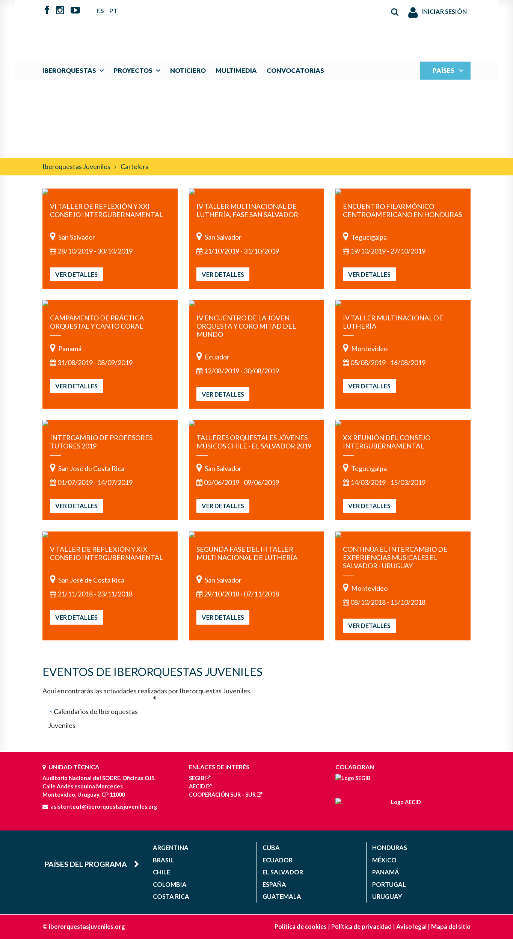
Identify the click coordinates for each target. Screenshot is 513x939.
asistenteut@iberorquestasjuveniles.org (104, 806)
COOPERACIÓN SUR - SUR (222, 794)
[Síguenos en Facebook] (47, 11)
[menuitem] (74, 70)
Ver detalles (76, 274)
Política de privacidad (361, 926)
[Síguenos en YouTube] (75, 11)
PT (113, 11)
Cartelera (135, 166)
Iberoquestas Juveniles (76, 166)
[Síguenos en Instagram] (60, 11)
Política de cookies (301, 926)
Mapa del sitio (451, 926)
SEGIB (196, 778)
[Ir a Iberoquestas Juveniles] (239, 27)
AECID (197, 786)
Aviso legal (411, 926)
